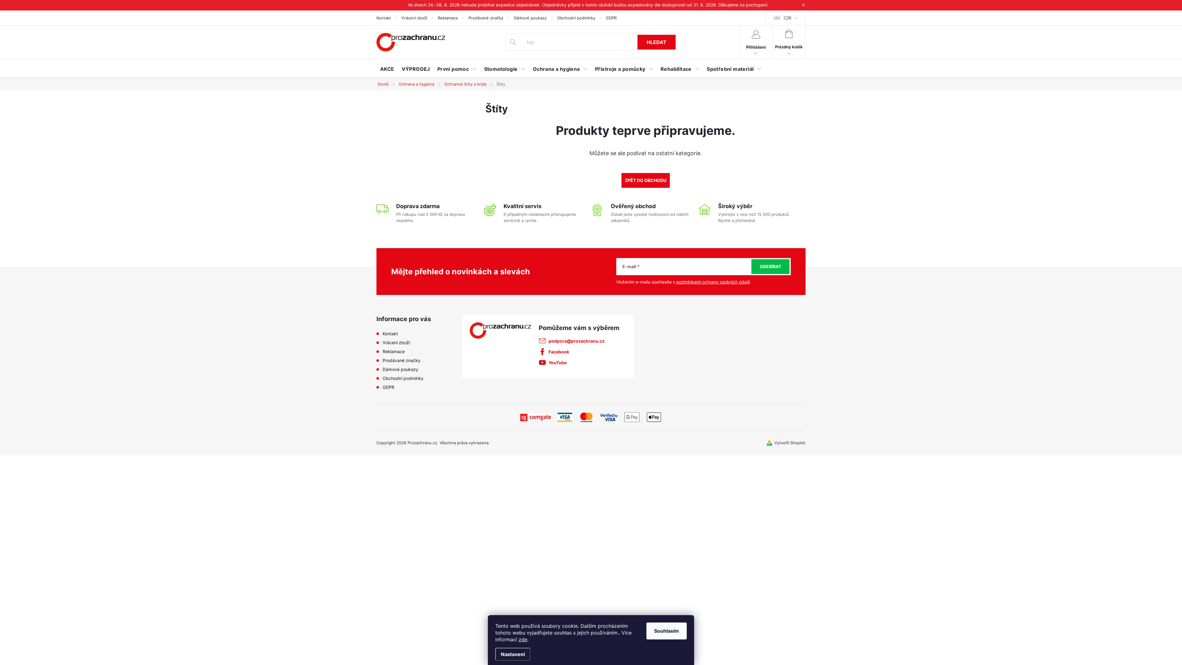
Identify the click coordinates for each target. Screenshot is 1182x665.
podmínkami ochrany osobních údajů (713, 281)
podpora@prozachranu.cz (577, 341)
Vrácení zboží (414, 17)
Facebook (559, 351)
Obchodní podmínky (576, 17)
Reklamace (448, 17)
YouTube (558, 362)
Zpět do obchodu (645, 180)
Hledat (656, 42)
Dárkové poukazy (530, 17)
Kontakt (383, 17)
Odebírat (770, 266)
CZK (787, 17)
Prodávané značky (485, 17)
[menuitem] (387, 69)
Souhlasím (666, 631)
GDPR (611, 17)
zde (523, 639)
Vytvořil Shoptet (790, 442)
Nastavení (513, 654)
